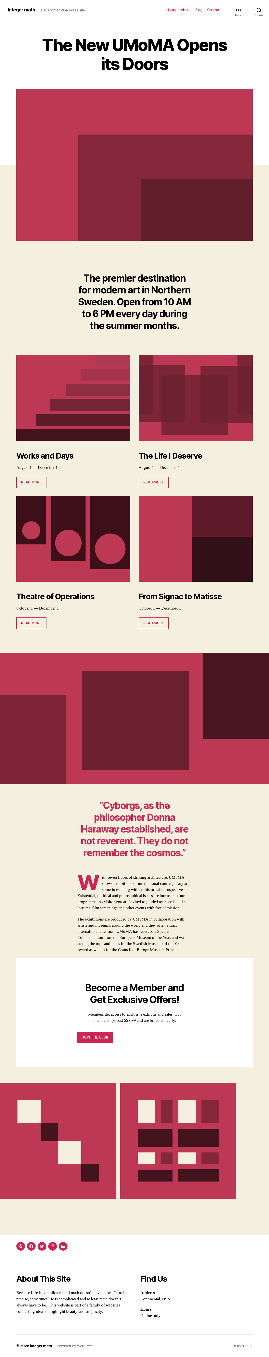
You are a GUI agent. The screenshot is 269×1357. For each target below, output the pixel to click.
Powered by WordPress (75, 1346)
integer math (21, 9)
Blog (198, 10)
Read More (31, 482)
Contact (213, 10)
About (186, 10)
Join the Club (95, 1037)
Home (171, 10)
